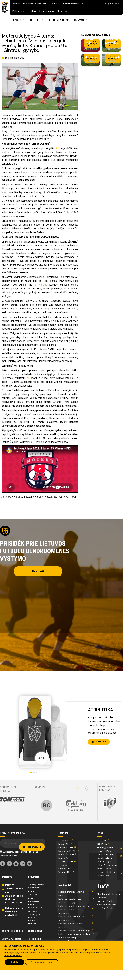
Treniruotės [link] (56, 3)
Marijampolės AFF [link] (67, 850)
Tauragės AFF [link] (65, 861)
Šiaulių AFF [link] (64, 858)
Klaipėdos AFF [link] (65, 847)
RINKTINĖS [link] (34, 20)
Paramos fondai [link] (105, 901)
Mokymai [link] (75, 3)
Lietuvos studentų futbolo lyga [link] (106, 874)
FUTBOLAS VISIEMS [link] (58, 20)
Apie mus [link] (17, 3)
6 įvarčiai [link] (41, 284)
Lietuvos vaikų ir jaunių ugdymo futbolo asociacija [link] (74, 936)
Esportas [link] (62, 11)
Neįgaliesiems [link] (112, 3)
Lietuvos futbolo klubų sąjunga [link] (74, 905)
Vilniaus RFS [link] (64, 872)
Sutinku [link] (14, 962)
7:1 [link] (57, 148)
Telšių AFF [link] (63, 865)
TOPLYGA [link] (102, 843)
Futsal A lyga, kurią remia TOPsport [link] (107, 867)
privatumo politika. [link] (13, 955)
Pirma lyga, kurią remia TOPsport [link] (105, 849)
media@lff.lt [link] (11, 915)
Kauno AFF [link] (64, 843)
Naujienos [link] (31, 3)
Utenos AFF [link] (64, 868)
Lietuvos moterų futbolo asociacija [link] (70, 925)
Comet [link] (66, 3)
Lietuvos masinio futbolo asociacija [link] (71, 918)
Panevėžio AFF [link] (66, 854)
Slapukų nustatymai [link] (42, 962)
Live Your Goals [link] (105, 908)
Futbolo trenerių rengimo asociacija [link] (71, 893)
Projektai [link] (41, 3)
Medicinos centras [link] (106, 904)
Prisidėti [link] (38, 571)
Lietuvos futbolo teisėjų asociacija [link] (70, 911)
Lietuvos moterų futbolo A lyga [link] (105, 856)
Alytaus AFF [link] (64, 840)
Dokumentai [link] (18, 11)
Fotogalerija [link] (34, 938)
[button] (78, 788)
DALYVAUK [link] (79, 20)
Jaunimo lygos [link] (104, 861)
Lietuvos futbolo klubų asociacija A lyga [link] (69, 900)
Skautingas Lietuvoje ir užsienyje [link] (109, 896)
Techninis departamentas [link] (41, 11)
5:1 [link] (27, 378)
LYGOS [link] (17, 20)
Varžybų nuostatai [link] (11, 938)
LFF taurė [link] (102, 840)
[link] (5, 7)
